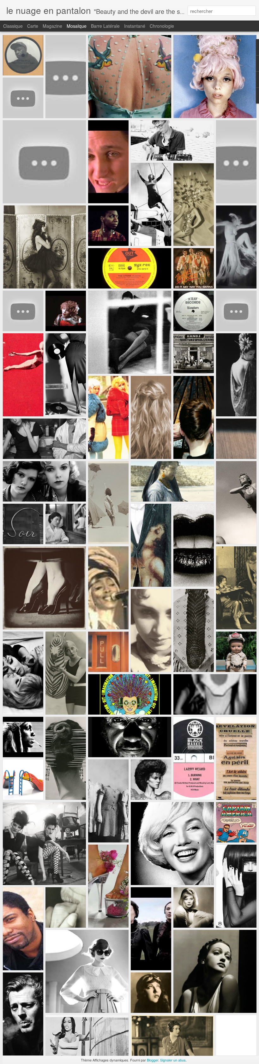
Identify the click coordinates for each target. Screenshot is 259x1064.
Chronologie (162, 26)
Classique (13, 26)
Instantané (134, 26)
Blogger (152, 1059)
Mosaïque (77, 26)
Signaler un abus (173, 1059)
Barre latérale (105, 26)
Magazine (52, 26)
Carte (32, 26)
